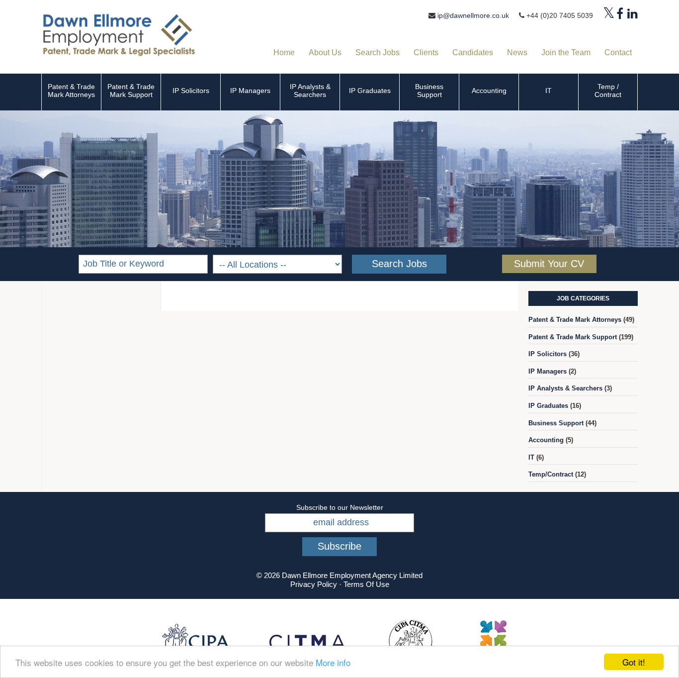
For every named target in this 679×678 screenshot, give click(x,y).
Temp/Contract (550, 474)
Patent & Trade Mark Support (131, 90)
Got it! (633, 662)
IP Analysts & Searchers (310, 90)
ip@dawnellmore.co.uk (473, 15)
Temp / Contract (607, 90)
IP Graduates (370, 91)
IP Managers (250, 91)
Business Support (429, 90)
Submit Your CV (549, 263)
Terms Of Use (366, 584)
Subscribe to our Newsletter (339, 507)
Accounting (489, 91)
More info (333, 662)
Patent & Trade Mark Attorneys (71, 90)
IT (548, 91)
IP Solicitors (190, 91)
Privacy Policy (313, 584)
